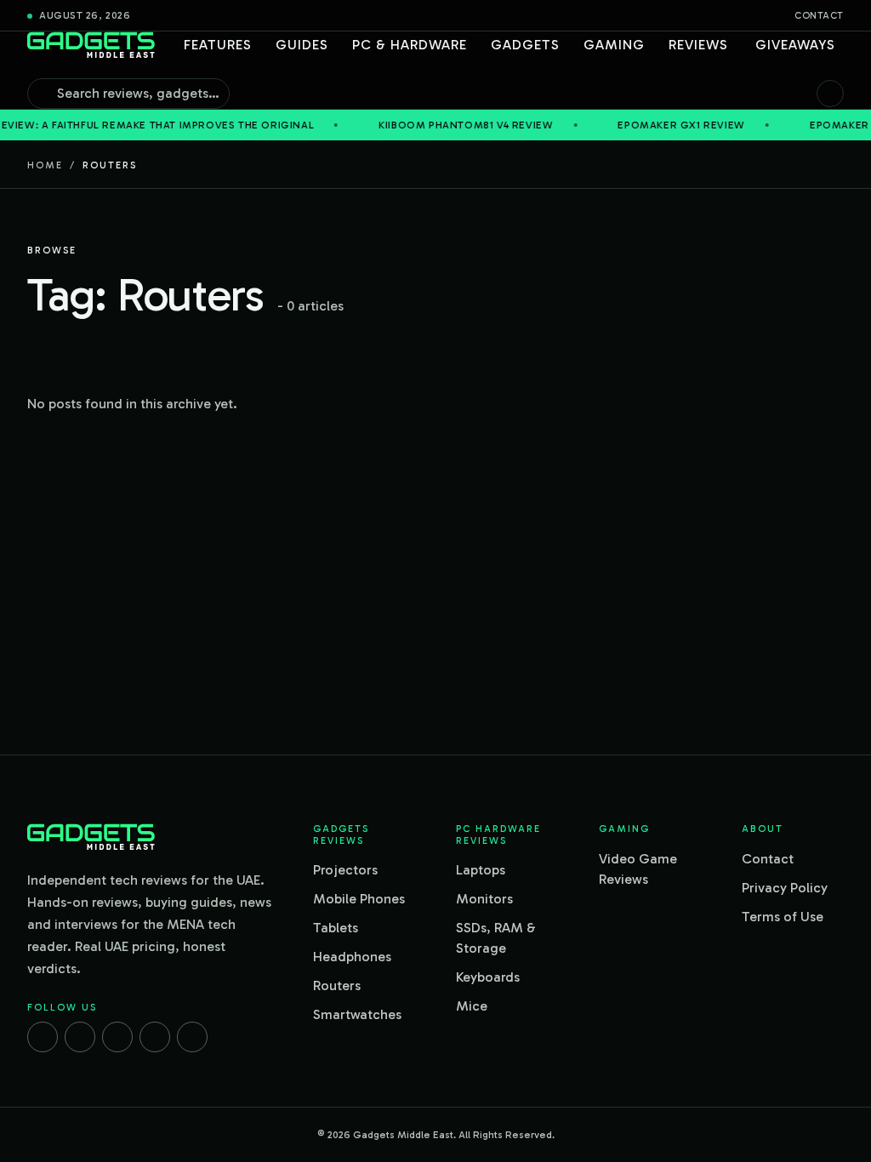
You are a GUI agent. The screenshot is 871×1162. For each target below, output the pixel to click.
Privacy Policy (785, 888)
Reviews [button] (698, 45)
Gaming (614, 45)
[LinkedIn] (154, 1037)
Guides (302, 45)
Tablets (335, 928)
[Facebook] (42, 1037)
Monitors (484, 899)
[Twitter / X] (117, 1037)
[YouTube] (192, 1037)
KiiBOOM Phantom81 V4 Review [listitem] (441, 125)
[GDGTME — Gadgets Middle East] (91, 44)
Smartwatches (357, 1014)
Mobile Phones (359, 899)
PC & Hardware (409, 45)
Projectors (345, 870)
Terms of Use (782, 917)
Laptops (480, 870)
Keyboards (488, 977)
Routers (337, 985)
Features (218, 45)
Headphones (352, 956)
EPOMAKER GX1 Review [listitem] (656, 125)
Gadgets (525, 45)
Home (45, 165)
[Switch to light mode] (830, 93)
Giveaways (795, 45)
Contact (819, 15)
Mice (471, 1006)
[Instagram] (80, 1037)
